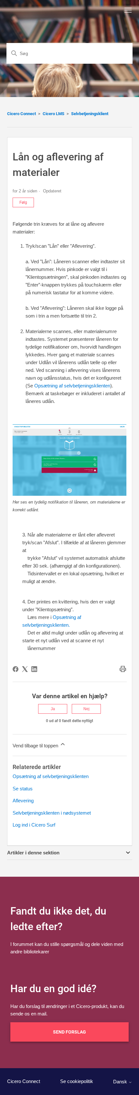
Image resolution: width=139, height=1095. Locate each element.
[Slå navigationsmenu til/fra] (128, 10)
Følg (23, 202)
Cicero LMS (53, 113)
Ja (53, 709)
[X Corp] (25, 669)
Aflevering (23, 800)
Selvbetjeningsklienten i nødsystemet (52, 813)
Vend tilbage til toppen (36, 745)
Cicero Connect (21, 113)
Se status (23, 788)
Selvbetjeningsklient (89, 113)
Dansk (120, 1081)
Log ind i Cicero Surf (34, 825)
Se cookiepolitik (76, 1081)
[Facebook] (15, 669)
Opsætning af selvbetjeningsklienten (72, 385)
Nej (86, 709)
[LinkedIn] (34, 669)
